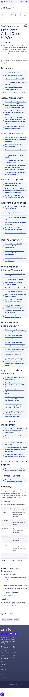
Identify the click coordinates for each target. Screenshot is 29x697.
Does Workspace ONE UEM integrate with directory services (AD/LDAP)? (15, 196)
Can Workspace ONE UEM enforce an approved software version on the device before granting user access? (15, 167)
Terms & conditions (13, 684)
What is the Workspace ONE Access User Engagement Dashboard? (14, 228)
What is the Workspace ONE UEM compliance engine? (14, 161)
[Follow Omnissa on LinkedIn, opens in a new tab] (2, 633)
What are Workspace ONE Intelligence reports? (15, 218)
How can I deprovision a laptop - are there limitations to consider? (15, 316)
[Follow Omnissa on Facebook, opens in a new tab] (6, 633)
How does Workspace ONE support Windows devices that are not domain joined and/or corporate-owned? (15, 344)
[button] (8, 1)
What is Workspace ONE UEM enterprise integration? (13, 184)
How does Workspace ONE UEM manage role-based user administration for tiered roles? (16, 245)
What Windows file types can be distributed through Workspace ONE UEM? (15, 384)
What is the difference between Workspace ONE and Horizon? (13, 88)
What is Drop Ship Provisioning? (13, 291)
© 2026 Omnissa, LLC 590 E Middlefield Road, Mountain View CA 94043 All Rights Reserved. (8, 640)
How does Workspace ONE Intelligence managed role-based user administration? (15, 259)
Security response (5, 666)
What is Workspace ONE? (12, 72)
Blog (2, 661)
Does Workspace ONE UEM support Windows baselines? (14, 378)
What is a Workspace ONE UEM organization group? (13, 145)
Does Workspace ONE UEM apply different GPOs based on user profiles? (15, 455)
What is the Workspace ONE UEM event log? (15, 233)
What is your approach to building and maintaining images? (15, 295)
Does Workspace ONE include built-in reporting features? (15, 207)
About (14, 650)
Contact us (15, 657)
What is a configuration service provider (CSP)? (13, 443)
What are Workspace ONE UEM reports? (13, 213)
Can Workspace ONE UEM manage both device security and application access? (15, 391)
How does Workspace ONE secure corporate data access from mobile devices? (14, 112)
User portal (3, 672)
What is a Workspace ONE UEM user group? (15, 156)
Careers (15, 655)
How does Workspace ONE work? (14, 75)
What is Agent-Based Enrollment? (14, 279)
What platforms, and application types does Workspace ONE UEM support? (15, 469)
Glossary (3, 674)
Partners (3, 664)
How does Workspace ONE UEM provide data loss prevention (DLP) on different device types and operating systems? (15, 120)
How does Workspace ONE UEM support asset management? (13, 300)
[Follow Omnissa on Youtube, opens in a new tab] (10, 633)
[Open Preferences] (2, 694)
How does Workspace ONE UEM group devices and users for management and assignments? (15, 139)
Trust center (4, 669)
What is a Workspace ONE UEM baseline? (13, 436)
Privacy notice (21, 683)
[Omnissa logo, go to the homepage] (8, 629)
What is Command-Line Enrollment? (15, 288)
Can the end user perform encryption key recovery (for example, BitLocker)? (15, 330)
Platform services (5, 652)
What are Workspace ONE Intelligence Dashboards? (15, 223)
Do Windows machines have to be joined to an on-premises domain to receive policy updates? (16, 449)
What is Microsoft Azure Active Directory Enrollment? (13, 283)
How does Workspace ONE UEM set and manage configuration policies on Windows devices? (16, 430)
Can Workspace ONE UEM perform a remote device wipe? (15, 173)
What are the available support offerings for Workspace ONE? (13, 480)
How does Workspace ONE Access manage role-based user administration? (14, 252)
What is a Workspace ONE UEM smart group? (15, 150)
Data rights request (5, 677)
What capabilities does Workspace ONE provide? (16, 83)
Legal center (13, 683)
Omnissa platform (5, 650)
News (14, 652)
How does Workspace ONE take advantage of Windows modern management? (13, 336)
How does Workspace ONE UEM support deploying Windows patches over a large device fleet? (15, 405)
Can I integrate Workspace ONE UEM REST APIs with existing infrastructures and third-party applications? (15, 190)
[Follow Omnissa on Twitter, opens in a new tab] (15, 633)
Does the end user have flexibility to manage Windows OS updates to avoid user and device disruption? (15, 398)
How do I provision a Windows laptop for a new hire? (15, 275)
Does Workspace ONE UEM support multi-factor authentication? (14, 127)
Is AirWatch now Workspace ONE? (14, 79)
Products (3, 655)
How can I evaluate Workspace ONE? (15, 92)
